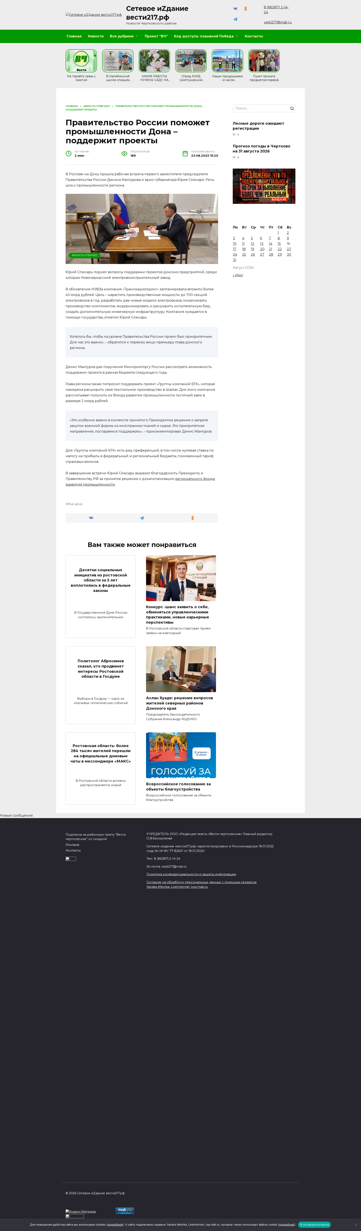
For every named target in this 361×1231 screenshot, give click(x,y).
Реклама (72, 845)
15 (279, 244)
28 (271, 254)
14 (270, 244)
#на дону (75, 504)
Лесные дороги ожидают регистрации (258, 126)
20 (262, 249)
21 (270, 249)
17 (234, 249)
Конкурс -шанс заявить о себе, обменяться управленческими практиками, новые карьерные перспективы (177, 614)
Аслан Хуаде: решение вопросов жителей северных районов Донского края (179, 703)
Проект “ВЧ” (156, 36)
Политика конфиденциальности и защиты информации (191, 874)
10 (234, 244)
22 (280, 249)
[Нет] (356, 1225)
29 (280, 254)
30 (289, 254)
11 (243, 244)
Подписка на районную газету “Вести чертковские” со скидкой (96, 837)
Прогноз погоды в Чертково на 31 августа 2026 (261, 149)
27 (262, 254)
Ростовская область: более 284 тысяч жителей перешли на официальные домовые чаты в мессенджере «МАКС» (100, 753)
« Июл (238, 275)
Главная (74, 36)
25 (244, 254)
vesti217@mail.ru (278, 22)
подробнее (115, 1224)
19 (252, 249)
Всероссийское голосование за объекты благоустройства (178, 786)
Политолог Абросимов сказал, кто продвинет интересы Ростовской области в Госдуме (101, 669)
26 (253, 254)
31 (234, 260)
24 (235, 254)
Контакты (254, 36)
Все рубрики (121, 36)
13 (261, 244)
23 (289, 249)
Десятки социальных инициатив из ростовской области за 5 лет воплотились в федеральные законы (101, 580)
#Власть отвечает (84, 255)
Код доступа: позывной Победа (204, 36)
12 (252, 244)
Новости (96, 36)
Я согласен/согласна (314, 1224)
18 (244, 249)
